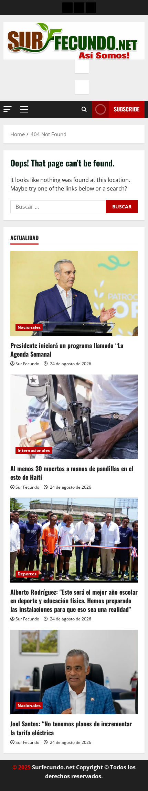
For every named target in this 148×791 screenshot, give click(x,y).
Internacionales (34, 450)
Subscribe (126, 109)
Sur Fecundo (27, 364)
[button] (7, 109)
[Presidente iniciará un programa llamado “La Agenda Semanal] (74, 293)
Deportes (27, 574)
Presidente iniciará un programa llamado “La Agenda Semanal (66, 349)
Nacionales (29, 327)
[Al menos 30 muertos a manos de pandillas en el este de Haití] (74, 417)
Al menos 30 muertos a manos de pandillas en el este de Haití (71, 472)
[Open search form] (84, 109)
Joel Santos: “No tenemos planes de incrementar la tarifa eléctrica (71, 728)
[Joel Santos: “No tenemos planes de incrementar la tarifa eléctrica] (74, 672)
